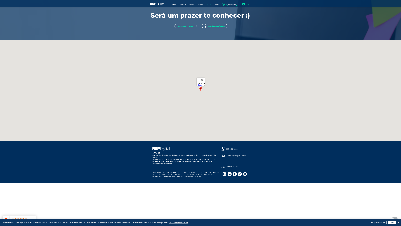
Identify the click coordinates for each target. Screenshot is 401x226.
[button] (183, 4)
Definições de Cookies (377, 223)
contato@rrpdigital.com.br (236, 156)
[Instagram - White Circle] (240, 174)
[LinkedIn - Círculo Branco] (230, 174)
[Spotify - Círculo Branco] (245, 174)
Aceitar (392, 223)
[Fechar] (398, 222)
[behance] (224, 174)
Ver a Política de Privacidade (178, 223)
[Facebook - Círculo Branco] (235, 174)
